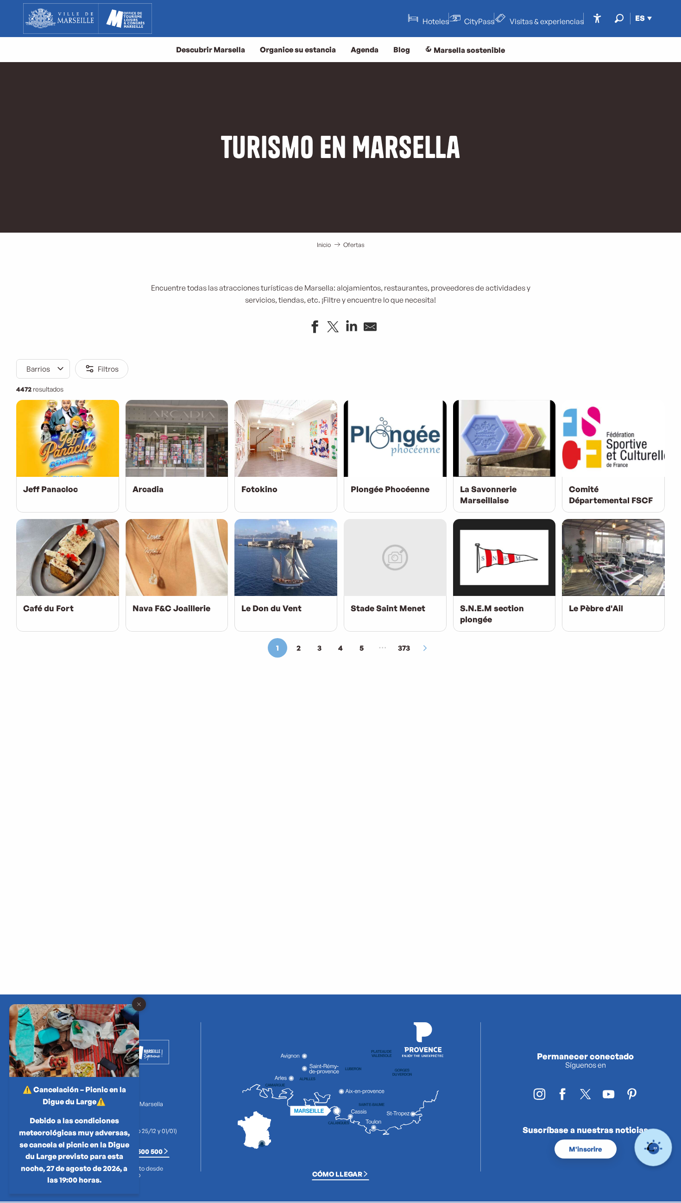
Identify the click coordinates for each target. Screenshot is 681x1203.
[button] (619, 18)
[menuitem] (87, 18)
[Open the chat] (653, 1147)
